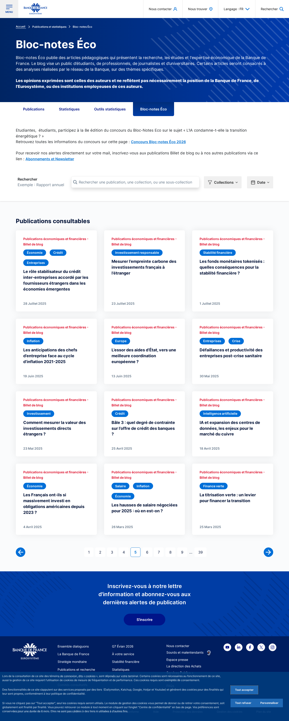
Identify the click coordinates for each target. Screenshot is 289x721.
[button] (272, 9)
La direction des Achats (183, 666)
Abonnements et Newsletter (50, 159)
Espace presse (177, 659)
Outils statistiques (110, 109)
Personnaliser (269, 703)
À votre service (123, 654)
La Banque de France (73, 654)
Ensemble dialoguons (73, 646)
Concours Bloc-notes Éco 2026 (158, 142)
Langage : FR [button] (233, 9)
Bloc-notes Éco (153, 109)
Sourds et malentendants (184, 652)
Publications (33, 109)
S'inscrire (144, 619)
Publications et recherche (76, 669)
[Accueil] (30, 651)
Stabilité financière (125, 662)
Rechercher (27, 179)
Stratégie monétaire (72, 662)
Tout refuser (243, 703)
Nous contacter (177, 646)
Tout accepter (244, 689)
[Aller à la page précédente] (20, 552)
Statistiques (69, 109)
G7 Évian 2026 (122, 646)
